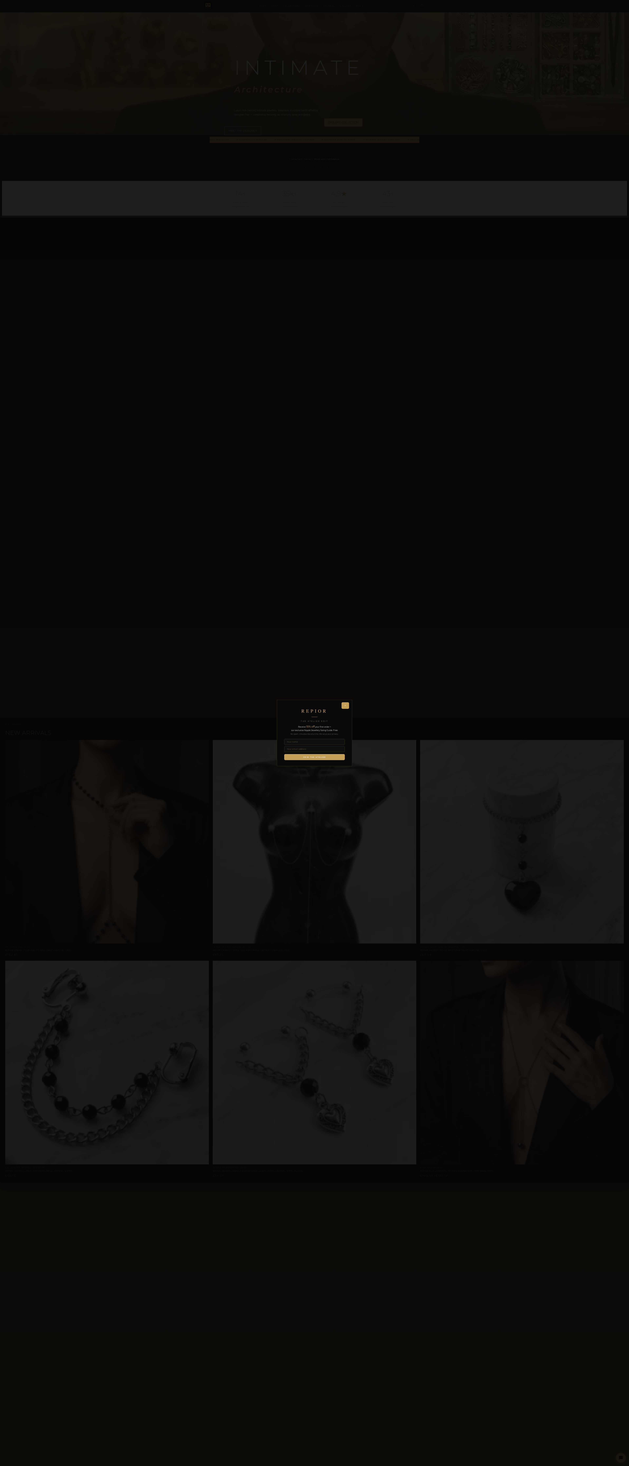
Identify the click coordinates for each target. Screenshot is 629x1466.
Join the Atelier (314, 757)
